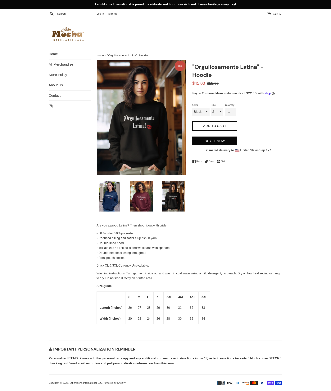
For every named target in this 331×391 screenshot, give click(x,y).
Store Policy (58, 75)
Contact (55, 95)
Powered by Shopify (114, 382)
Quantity (229, 105)
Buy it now (215, 141)
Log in (100, 13)
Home (53, 54)
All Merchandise (61, 64)
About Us (56, 85)
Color (195, 105)
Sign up (112, 13)
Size (213, 105)
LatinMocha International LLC (86, 382)
